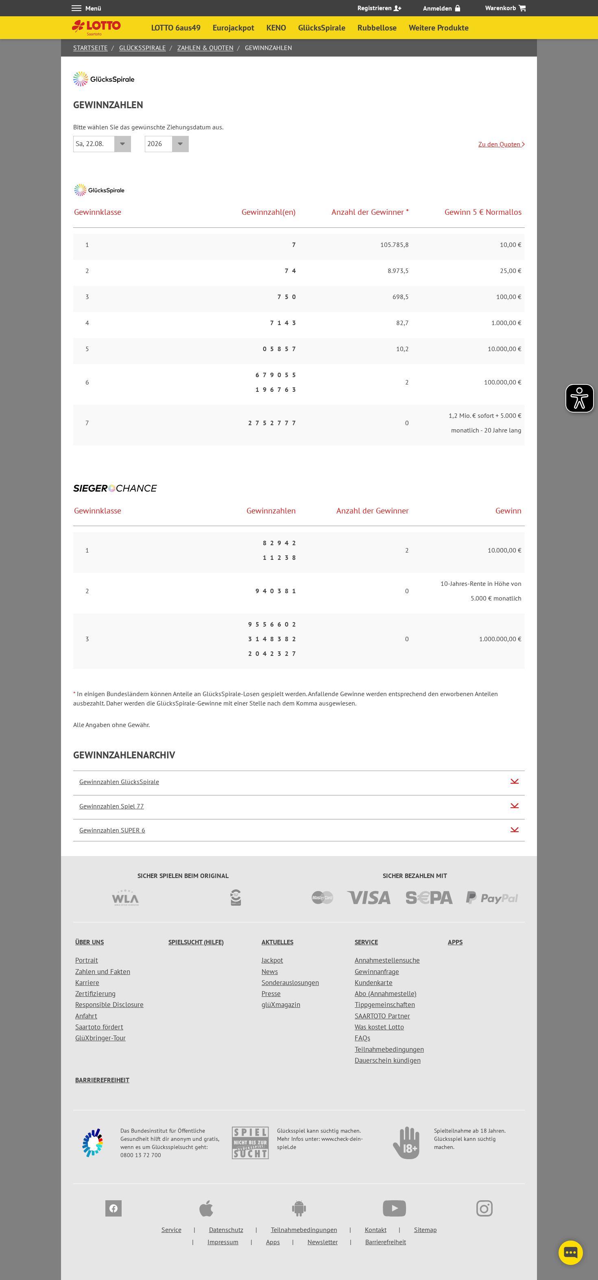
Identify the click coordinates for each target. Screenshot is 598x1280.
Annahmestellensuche (387, 960)
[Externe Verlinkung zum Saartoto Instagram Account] (484, 1209)
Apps (455, 942)
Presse (271, 993)
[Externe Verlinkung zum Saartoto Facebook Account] (113, 1209)
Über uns (89, 942)
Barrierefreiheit (102, 1080)
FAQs (362, 1037)
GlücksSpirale (142, 48)
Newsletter (323, 1242)
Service (366, 942)
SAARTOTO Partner (382, 1015)
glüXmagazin (281, 1004)
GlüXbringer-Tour (100, 1037)
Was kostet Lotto (379, 1026)
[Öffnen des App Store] (206, 1209)
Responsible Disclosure (109, 1004)
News (270, 971)
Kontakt (375, 1229)
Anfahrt (86, 1015)
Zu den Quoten (500, 144)
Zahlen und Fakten (102, 971)
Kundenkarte (374, 982)
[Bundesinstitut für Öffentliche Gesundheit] (93, 1147)
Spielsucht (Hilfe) (196, 942)
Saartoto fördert (99, 1026)
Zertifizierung (95, 993)
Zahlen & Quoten (205, 48)
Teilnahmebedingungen (389, 1049)
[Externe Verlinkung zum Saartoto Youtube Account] (391, 1209)
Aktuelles (277, 942)
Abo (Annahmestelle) (386, 993)
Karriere (87, 982)
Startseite (90, 48)
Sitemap (425, 1229)
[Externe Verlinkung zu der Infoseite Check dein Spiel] (250, 1147)
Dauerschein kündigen (388, 1060)
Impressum (222, 1242)
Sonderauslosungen (290, 982)
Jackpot (272, 960)
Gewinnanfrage (377, 971)
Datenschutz (226, 1229)
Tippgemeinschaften (385, 1004)
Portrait (86, 960)
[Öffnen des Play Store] (299, 1209)
